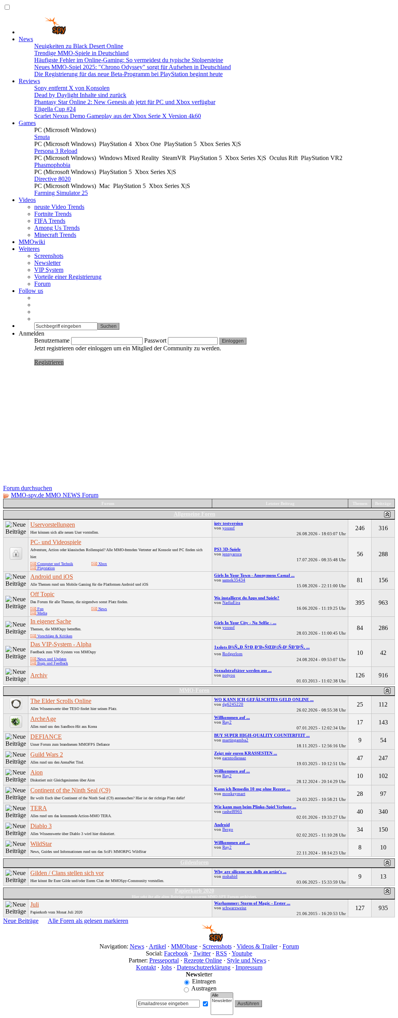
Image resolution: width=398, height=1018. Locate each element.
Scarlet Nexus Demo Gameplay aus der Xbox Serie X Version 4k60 (117, 116)
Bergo (227, 829)
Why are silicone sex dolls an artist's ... (250, 871)
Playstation (45, 568)
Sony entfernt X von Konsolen (72, 88)
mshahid (229, 876)
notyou (228, 675)
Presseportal (164, 960)
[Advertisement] (199, 426)
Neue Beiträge (20, 920)
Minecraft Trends (55, 234)
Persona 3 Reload (55, 151)
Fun (40, 609)
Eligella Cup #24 (55, 109)
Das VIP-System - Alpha (60, 644)
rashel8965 (232, 811)
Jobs (166, 967)
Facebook (176, 953)
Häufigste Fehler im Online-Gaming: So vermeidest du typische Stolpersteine (128, 60)
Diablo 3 (41, 826)
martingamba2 (235, 740)
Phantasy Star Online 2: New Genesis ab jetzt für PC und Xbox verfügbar (124, 102)
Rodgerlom (232, 653)
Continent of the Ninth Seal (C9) (70, 790)
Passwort (155, 340)
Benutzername (52, 340)
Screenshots (48, 255)
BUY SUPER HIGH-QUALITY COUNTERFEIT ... (262, 735)
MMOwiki (32, 241)
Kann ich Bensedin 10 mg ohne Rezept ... (252, 789)
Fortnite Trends (53, 214)
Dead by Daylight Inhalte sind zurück (80, 95)
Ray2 (227, 722)
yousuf (228, 528)
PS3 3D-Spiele (227, 549)
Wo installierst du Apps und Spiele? (246, 597)
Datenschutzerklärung (203, 967)
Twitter (202, 953)
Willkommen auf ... (232, 717)
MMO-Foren (194, 690)
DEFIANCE (46, 736)
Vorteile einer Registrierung (67, 276)
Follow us (31, 290)
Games (27, 123)
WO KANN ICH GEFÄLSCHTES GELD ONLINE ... (264, 699)
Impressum (249, 967)
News (26, 39)
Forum (42, 283)
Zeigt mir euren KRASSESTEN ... (245, 753)
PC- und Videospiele (55, 542)
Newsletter (47, 262)
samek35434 (233, 580)
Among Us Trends (57, 227)
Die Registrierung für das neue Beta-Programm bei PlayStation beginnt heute (128, 74)
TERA (38, 808)
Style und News (246, 960)
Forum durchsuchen (27, 488)
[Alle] (222, 995)
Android (222, 824)
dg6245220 (232, 704)
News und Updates (51, 659)
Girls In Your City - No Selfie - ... (245, 622)
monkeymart (233, 793)
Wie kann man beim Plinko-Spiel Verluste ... (255, 806)
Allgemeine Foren (194, 514)
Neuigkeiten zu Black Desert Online (78, 46)
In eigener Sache (50, 621)
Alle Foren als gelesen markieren (88, 920)
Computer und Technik (54, 564)
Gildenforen (194, 862)
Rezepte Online (203, 960)
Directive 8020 (52, 179)
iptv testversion (228, 523)
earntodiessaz (234, 757)
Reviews (29, 81)
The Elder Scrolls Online (60, 701)
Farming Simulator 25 (61, 193)
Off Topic (42, 594)
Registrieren (49, 362)
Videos (27, 200)
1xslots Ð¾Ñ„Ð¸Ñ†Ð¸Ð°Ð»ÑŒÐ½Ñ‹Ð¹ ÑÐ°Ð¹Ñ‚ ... (262, 647)
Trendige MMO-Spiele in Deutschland (81, 53)
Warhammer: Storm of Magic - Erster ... (252, 903)
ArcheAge (43, 718)
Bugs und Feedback (52, 663)
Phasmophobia (52, 165)
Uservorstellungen (52, 524)
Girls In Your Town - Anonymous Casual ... (254, 575)
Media (41, 613)
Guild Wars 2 (46, 754)
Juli (34, 904)
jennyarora (232, 554)
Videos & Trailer (257, 946)
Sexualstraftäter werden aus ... (243, 670)
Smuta (42, 137)
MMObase (184, 946)
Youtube (242, 953)
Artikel (157, 946)
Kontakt (146, 967)
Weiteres (29, 248)
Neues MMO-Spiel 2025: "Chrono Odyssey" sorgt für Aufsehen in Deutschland (132, 67)
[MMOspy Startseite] (42, 32)
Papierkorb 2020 (194, 891)
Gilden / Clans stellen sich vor (67, 873)
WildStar (41, 844)
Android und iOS (51, 576)
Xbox (102, 564)
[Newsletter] (222, 1001)
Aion (36, 772)
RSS (221, 953)
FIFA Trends (49, 221)
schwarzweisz (234, 907)
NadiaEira (231, 602)
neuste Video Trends (59, 207)
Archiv (38, 675)
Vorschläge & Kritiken (54, 636)
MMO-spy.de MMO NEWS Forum (54, 495)
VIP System (48, 269)
